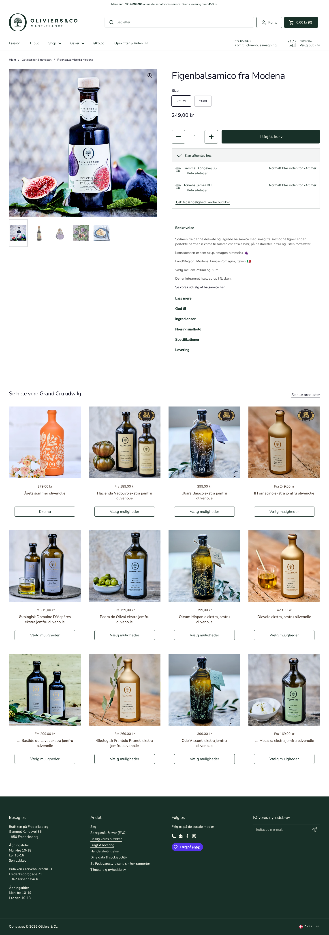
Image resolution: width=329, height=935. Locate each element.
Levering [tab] (182, 349)
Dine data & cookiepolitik (108, 857)
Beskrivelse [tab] (184, 227)
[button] (301, 22)
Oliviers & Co (47, 926)
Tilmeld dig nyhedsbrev (108, 869)
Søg (93, 826)
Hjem (12, 60)
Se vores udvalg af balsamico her (200, 287)
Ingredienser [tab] (185, 319)
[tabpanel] (246, 263)
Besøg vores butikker (106, 839)
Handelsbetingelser (105, 851)
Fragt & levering (102, 845)
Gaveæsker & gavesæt (36, 60)
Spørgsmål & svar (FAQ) (108, 832)
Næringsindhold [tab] (188, 329)
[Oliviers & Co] (43, 22)
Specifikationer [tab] (187, 339)
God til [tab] (180, 308)
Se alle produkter (305, 394)
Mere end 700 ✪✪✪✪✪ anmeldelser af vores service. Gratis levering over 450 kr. (164, 4)
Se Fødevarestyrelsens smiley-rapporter (120, 863)
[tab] (195, 173)
